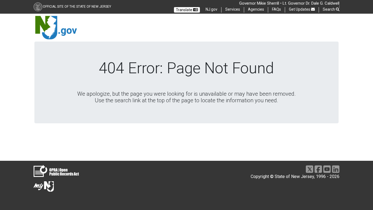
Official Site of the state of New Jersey (77, 6)
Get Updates (300, 9)
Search (329, 9)
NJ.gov (211, 9)
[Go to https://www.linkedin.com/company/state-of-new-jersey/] (335, 169)
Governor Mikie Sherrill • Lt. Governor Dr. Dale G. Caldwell (289, 3)
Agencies (256, 9)
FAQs (276, 9)
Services (232, 9)
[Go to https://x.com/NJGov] (309, 169)
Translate (184, 10)
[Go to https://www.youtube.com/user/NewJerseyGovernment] (327, 169)
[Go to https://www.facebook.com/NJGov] (318, 169)
